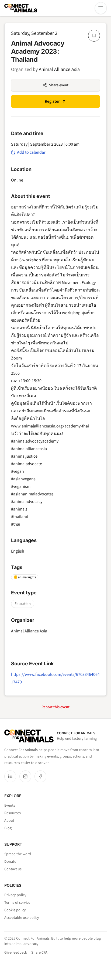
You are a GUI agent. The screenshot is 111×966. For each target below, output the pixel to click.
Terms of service (17, 902)
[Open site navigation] (101, 8)
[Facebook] (40, 776)
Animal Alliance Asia (59, 69)
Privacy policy (15, 895)
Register (52, 101)
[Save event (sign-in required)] (94, 36)
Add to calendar (31, 152)
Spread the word (17, 854)
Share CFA (39, 952)
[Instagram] (25, 776)
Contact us (13, 869)
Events (9, 805)
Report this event (55, 707)
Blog (8, 828)
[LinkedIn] (10, 776)
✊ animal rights (24, 577)
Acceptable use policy (21, 917)
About (9, 820)
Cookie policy (15, 910)
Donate (10, 861)
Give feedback (15, 952)
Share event (58, 85)
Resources (12, 813)
